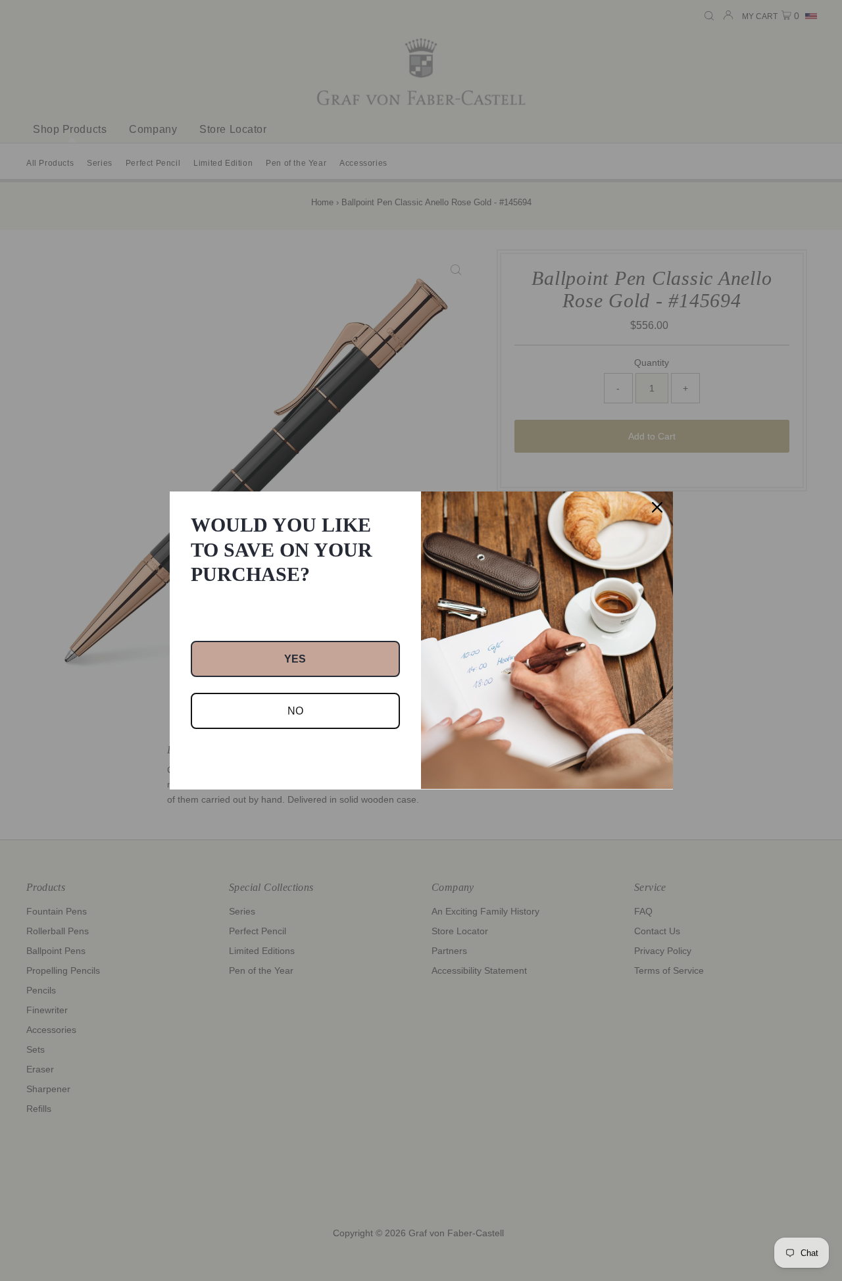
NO (295, 710)
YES (295, 659)
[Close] (657, 507)
